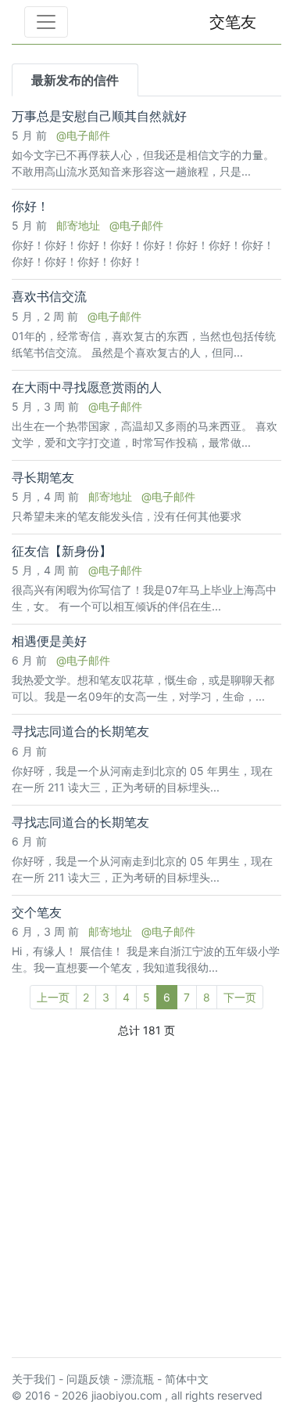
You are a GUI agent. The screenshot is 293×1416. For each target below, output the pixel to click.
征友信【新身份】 (62, 551)
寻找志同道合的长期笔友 (80, 731)
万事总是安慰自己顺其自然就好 (99, 116)
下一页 (239, 997)
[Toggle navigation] (46, 22)
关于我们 (33, 1378)
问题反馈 (88, 1378)
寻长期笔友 (43, 477)
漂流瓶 (137, 1378)
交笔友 (232, 22)
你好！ (30, 206)
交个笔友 (37, 912)
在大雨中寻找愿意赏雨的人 (87, 387)
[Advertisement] (146, 1198)
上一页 (53, 997)
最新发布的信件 (75, 80)
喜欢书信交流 (49, 296)
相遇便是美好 (49, 641)
